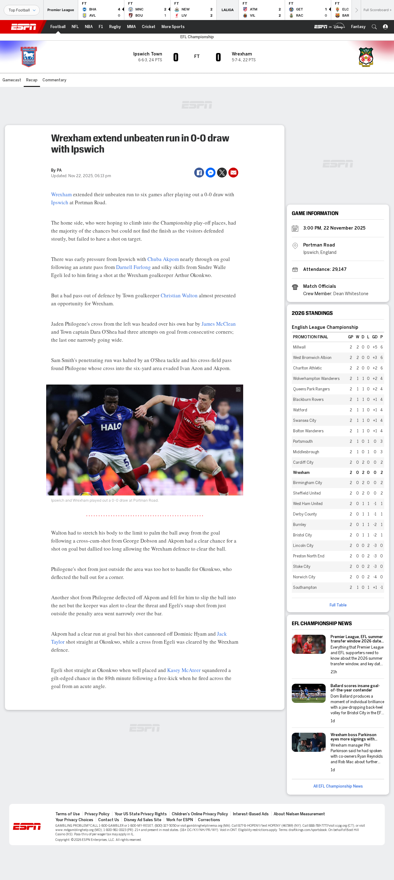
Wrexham (61, 194)
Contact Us (108, 820)
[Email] (233, 172)
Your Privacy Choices (74, 820)
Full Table (338, 605)
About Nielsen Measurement (299, 814)
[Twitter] (222, 172)
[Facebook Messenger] (210, 172)
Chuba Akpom (163, 259)
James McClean (219, 323)
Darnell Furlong (133, 267)
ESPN (23, 27)
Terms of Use (67, 814)
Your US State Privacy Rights (141, 814)
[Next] (356, 10)
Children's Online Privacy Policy (200, 814)
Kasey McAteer (184, 670)
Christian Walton (179, 295)
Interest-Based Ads (251, 814)
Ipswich (59, 202)
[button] (374, 26)
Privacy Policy (97, 814)
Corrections (209, 820)
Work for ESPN (179, 820)
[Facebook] (199, 172)
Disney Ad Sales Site (142, 820)
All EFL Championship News (338, 786)
